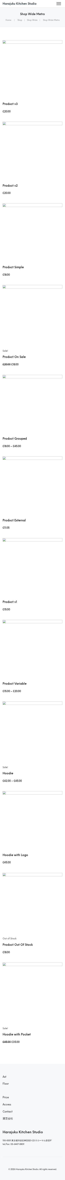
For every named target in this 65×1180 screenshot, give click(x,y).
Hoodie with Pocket (17, 1034)
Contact (7, 1111)
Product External (14, 520)
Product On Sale (14, 357)
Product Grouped (15, 438)
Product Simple (13, 267)
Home (8, 20)
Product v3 (10, 104)
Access (7, 1104)
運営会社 (8, 1118)
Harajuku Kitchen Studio (20, 3)
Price (6, 1097)
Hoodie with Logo (15, 855)
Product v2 (10, 185)
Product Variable (15, 683)
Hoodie (8, 773)
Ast (4, 1076)
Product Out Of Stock (18, 944)
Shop (20, 20)
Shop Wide (32, 20)
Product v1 (10, 602)
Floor (6, 1083)
